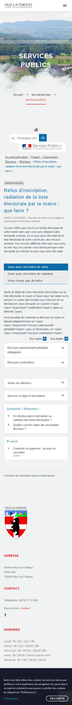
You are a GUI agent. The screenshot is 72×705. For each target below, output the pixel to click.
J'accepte (57, 698)
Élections (25, 161)
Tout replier (36, 338)
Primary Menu (64, 5)
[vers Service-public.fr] (42, 147)
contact (25, 608)
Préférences (11, 698)
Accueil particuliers (17, 157)
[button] (36, 350)
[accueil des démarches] (36, 129)
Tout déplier (57, 338)
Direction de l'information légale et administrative (30, 475)
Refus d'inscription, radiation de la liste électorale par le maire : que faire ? (33, 166)
